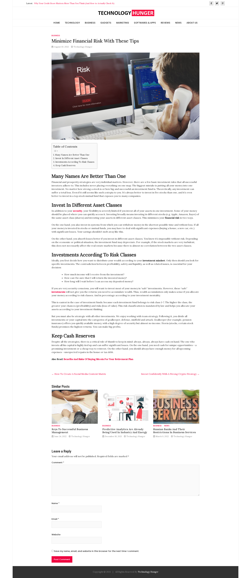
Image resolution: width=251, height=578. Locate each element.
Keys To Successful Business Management (70, 431)
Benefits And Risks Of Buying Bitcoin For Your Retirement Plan (98, 359)
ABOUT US (192, 22)
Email (55, 519)
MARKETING (122, 22)
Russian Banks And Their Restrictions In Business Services (174, 431)
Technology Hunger (83, 46)
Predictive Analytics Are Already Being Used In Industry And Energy (124, 431)
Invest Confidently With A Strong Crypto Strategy (170, 373)
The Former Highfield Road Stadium (51, 3)
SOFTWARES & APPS (145, 22)
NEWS (178, 22)
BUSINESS (90, 22)
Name (55, 503)
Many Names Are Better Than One (72, 154)
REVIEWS (165, 22)
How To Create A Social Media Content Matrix (79, 373)
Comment (58, 462)
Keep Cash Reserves (65, 165)
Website (56, 535)
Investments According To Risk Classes (74, 162)
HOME (56, 22)
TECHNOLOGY (72, 22)
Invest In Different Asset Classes (71, 158)
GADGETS (105, 22)
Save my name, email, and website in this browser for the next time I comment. (96, 551)
